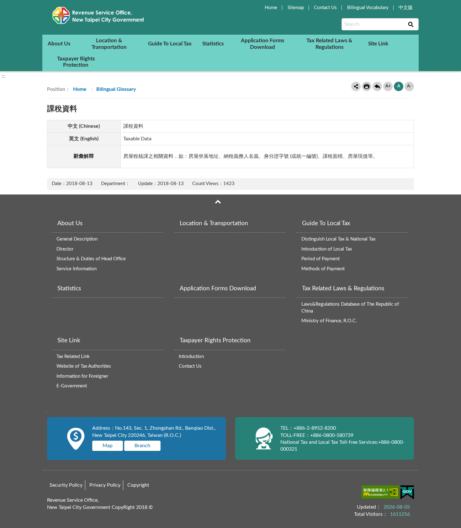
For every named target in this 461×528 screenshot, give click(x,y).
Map (108, 445)
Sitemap (296, 7)
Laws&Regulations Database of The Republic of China (350, 307)
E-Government (71, 386)
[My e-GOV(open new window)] (407, 493)
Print (366, 86)
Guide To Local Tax (170, 43)
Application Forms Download (262, 43)
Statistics (213, 43)
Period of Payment (320, 258)
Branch (142, 445)
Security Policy (66, 485)
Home (271, 7)
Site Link (378, 43)
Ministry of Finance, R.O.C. (329, 320)
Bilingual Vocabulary (368, 7)
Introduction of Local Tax (326, 249)
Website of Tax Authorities (83, 366)
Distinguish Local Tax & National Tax (338, 239)
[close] (217, 201)
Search (411, 24)
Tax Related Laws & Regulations (329, 43)
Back (377, 86)
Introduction (191, 356)
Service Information (76, 269)
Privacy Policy (104, 485)
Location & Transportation (109, 43)
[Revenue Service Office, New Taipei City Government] (99, 15)
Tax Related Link (73, 356)
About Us (59, 43)
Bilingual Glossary (116, 89)
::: (46, 5)
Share (356, 86)
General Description (77, 239)
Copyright (138, 485)
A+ (388, 86)
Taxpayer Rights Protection (76, 62)
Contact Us (325, 7)
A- (409, 86)
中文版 (406, 7)
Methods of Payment (323, 269)
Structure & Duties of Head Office (91, 258)
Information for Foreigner (82, 376)
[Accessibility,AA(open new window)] (381, 493)
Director (64, 249)
